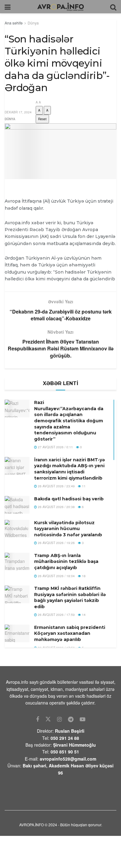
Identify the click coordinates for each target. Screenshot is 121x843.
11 (83, 486)
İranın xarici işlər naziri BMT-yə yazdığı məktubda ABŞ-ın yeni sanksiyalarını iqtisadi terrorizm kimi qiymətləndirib (69, 469)
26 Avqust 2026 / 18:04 (56, 576)
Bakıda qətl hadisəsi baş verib (69, 499)
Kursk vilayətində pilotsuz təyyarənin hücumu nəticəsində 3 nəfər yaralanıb (68, 529)
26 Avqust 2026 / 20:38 (56, 507)
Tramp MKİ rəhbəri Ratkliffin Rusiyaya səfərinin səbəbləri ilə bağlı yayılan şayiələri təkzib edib (70, 597)
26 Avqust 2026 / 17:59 (56, 614)
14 (83, 614)
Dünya (33, 22)
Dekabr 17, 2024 (18, 112)
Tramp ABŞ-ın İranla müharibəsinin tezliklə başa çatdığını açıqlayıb (66, 561)
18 (83, 576)
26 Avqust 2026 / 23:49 (56, 486)
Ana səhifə (14, 22)
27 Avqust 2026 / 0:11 (55, 447)
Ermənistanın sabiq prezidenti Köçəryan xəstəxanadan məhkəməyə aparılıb (69, 633)
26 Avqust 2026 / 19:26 (56, 543)
